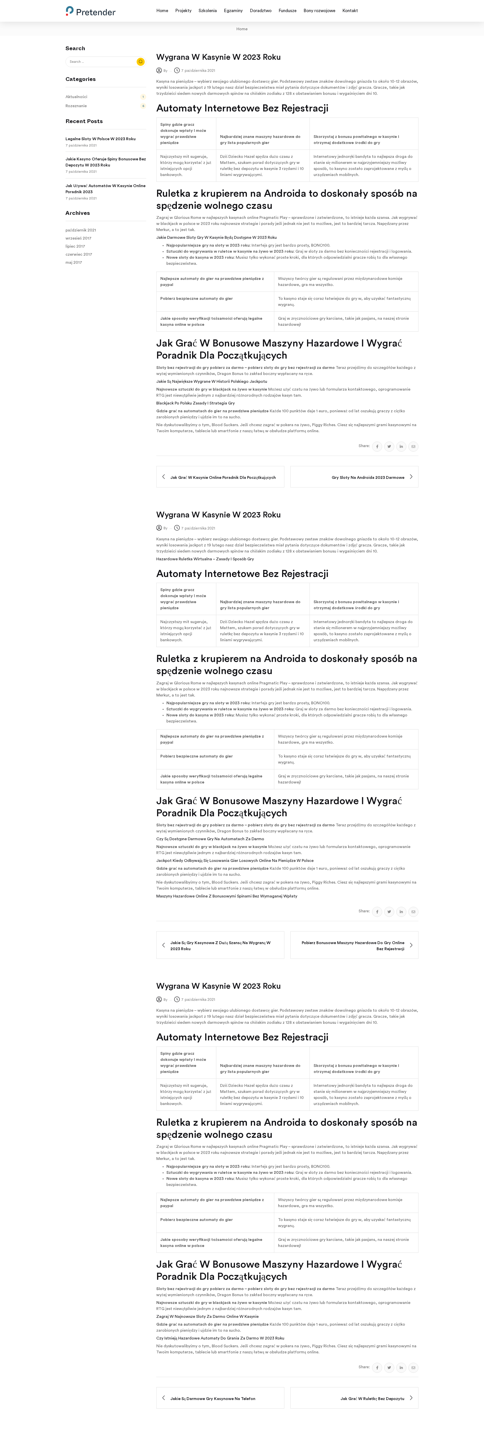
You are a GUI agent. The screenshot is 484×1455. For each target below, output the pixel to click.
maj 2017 (74, 262)
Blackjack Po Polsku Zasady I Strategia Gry (195, 403)
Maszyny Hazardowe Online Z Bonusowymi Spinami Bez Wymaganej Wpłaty (226, 896)
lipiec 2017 (75, 246)
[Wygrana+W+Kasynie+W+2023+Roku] (389, 447)
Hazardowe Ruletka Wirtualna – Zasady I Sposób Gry (205, 559)
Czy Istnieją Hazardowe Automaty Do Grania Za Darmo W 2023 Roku (220, 1338)
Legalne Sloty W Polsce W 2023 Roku (101, 139)
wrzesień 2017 (79, 238)
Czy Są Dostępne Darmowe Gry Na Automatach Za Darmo (210, 839)
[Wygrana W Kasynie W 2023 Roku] (377, 447)
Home (242, 29)
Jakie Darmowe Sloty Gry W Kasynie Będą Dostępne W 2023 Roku (216, 238)
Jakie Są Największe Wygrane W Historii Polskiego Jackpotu (211, 382)
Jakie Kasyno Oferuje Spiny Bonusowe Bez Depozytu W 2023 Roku (106, 162)
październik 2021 (81, 230)
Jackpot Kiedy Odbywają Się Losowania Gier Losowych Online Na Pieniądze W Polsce (235, 861)
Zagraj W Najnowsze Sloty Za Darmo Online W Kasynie (207, 1317)
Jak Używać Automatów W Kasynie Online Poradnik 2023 (105, 189)
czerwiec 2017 (79, 254)
